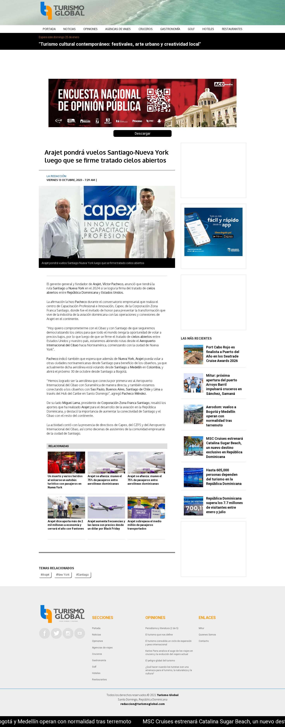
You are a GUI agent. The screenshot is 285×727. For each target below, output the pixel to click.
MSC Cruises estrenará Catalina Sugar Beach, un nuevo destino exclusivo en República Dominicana (224, 447)
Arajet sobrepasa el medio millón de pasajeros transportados (145, 525)
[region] (173, 12)
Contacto (204, 641)
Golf (191, 29)
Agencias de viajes (118, 29)
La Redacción (56, 176)
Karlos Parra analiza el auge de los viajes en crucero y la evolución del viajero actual (169, 653)
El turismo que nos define (159, 634)
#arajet (45, 574)
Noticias (69, 29)
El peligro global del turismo (160, 660)
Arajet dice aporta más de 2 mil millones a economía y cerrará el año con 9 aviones (66, 525)
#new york (62, 574)
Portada (49, 29)
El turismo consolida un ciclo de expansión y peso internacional (168, 643)
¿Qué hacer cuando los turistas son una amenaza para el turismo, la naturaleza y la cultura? (168, 670)
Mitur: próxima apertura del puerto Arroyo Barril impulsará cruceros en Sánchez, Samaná (224, 384)
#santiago (82, 574)
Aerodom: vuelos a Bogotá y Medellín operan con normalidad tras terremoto (221, 416)
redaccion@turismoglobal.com (142, 704)
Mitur (201, 628)
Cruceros (146, 29)
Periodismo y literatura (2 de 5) (161, 628)
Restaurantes (232, 29)
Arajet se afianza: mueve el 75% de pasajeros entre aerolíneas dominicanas (105, 480)
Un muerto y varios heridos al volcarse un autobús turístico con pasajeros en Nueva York (65, 482)
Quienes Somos (207, 634)
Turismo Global (168, 695)
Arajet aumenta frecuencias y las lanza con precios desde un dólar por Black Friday (106, 525)
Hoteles (208, 29)
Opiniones (90, 29)
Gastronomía (170, 29)
